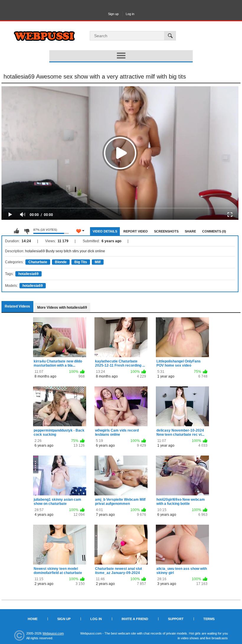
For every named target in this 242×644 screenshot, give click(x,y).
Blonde (61, 262)
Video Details (105, 231)
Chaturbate (37, 262)
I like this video (17, 231)
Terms (209, 619)
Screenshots (166, 231)
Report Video (135, 231)
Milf (98, 262)
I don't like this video (27, 231)
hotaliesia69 (28, 274)
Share (190, 231)
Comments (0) (214, 231)
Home (32, 619)
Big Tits (80, 262)
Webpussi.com (53, 633)
